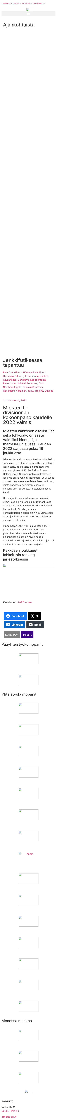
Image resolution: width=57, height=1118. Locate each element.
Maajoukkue (6, 3)
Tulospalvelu (26, 3)
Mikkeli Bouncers (27, 383)
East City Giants (12, 372)
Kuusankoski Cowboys (16, 379)
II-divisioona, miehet (36, 376)
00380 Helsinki (10, 1110)
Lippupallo (16, 3)
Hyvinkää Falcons (13, 376)
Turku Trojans (35, 390)
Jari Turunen (24, 602)
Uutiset (49, 390)
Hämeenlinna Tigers (34, 372)
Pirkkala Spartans (32, 387)
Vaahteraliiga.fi (38, 3)
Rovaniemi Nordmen (14, 390)
